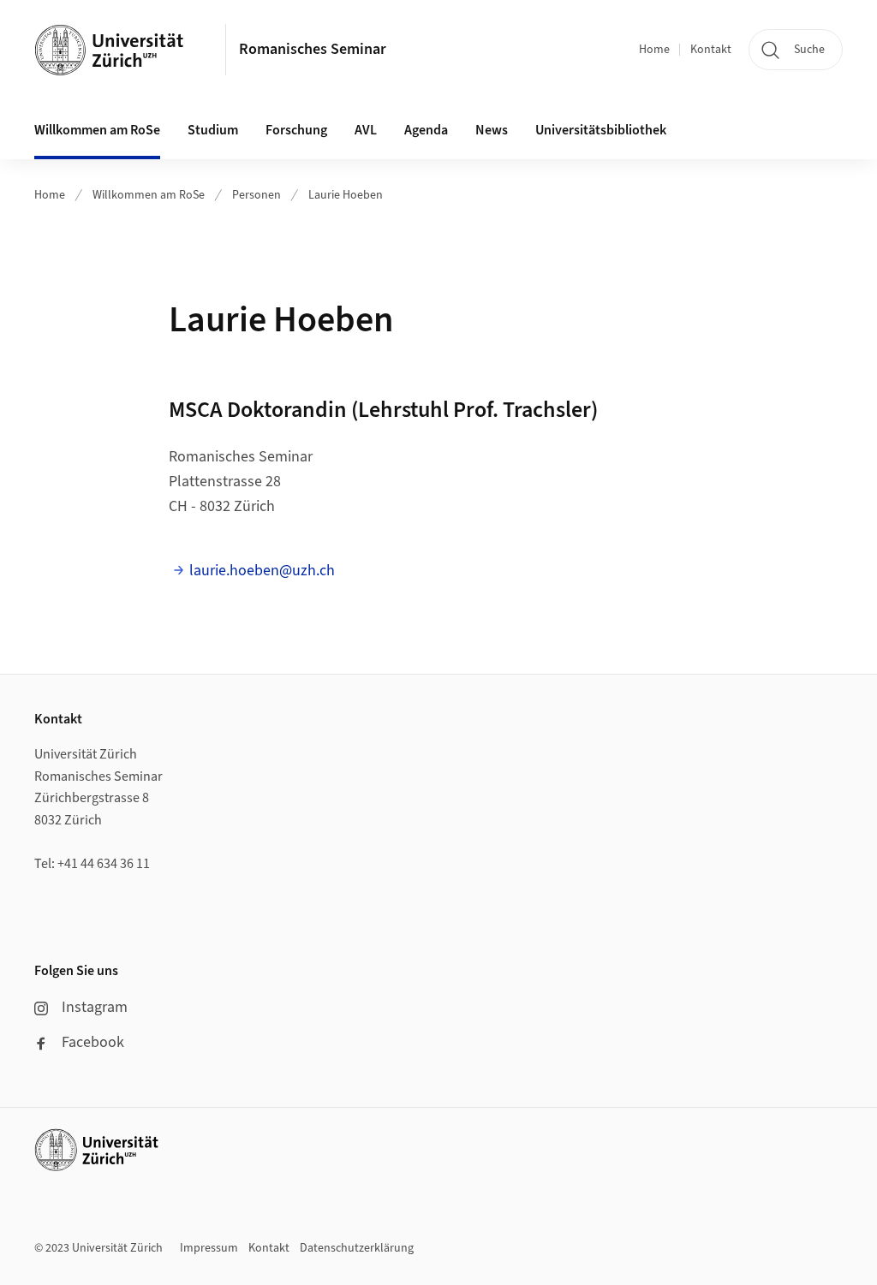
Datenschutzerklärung (357, 1248)
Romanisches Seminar (312, 49)
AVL (366, 130)
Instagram (95, 1007)
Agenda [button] (426, 130)
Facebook (93, 1042)
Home (654, 49)
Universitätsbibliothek (600, 130)
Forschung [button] (296, 130)
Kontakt (710, 49)
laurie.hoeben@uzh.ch (262, 570)
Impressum (209, 1248)
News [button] (491, 130)
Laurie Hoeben (345, 195)
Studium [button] (213, 130)
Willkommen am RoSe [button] (97, 130)
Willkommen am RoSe (148, 195)
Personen (256, 195)
